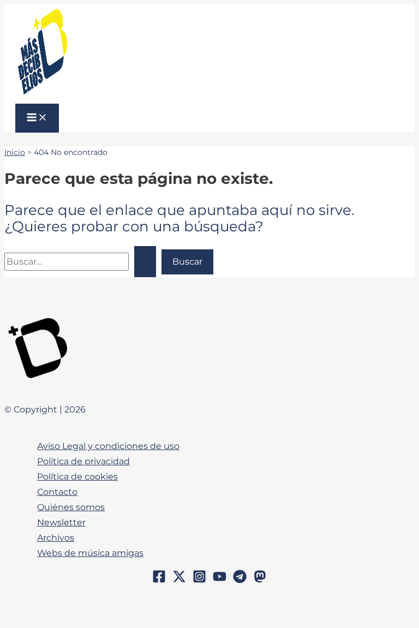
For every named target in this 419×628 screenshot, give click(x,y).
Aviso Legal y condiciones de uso (108, 445)
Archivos (55, 537)
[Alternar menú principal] (37, 118)
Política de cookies (77, 476)
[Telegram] (240, 580)
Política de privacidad (83, 461)
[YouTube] (219, 580)
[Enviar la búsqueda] (145, 261)
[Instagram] (199, 580)
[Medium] (260, 580)
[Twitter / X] (179, 580)
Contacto (57, 491)
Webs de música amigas (90, 552)
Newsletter (61, 522)
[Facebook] (159, 580)
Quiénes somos (71, 506)
